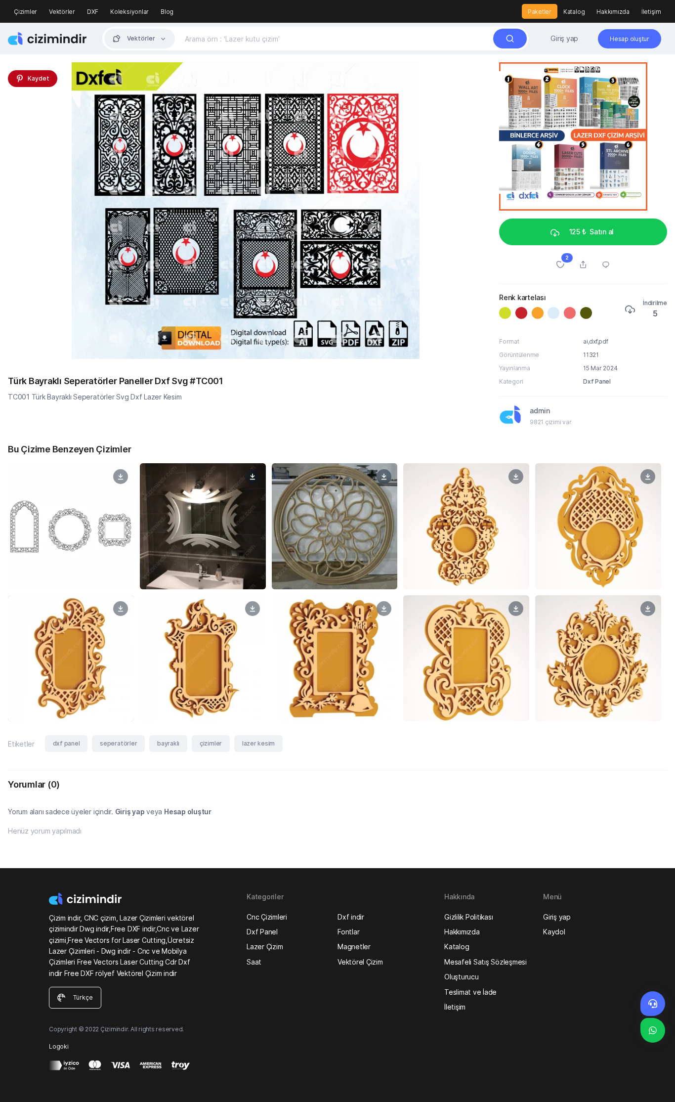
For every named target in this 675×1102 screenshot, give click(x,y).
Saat (254, 962)
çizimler (211, 743)
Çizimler (25, 11)
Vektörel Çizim (360, 962)
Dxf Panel (597, 381)
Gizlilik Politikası (468, 917)
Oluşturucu (461, 976)
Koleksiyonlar (129, 11)
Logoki (59, 1046)
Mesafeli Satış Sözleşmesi (485, 962)
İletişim (651, 11)
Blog (167, 11)
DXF (92, 11)
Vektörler (62, 11)
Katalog (574, 11)
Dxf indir (351, 917)
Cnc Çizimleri (267, 917)
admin (540, 410)
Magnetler (354, 946)
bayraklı (168, 743)
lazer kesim (258, 743)
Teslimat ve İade (470, 992)
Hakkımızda (613, 11)
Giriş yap (564, 38)
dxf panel (66, 743)
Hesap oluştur (187, 811)
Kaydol (554, 931)
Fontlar (348, 931)
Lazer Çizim (265, 946)
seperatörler (118, 743)
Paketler (539, 11)
